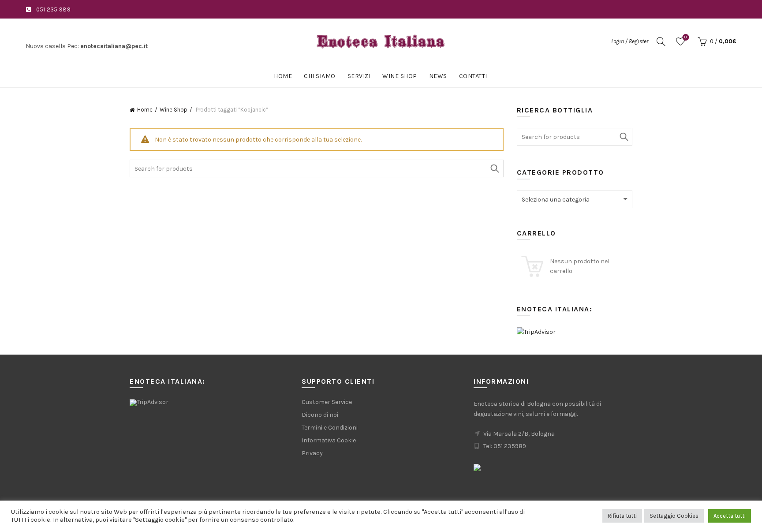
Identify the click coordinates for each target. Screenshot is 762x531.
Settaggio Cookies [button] (674, 515)
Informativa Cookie (329, 440)
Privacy (312, 453)
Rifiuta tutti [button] (622, 515)
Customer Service (327, 402)
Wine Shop (399, 76)
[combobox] (575, 199)
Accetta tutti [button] (729, 515)
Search (495, 168)
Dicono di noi (320, 415)
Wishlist (685, 37)
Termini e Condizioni (330, 427)
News (438, 76)
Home (283, 76)
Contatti (473, 76)
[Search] (661, 41)
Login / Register (629, 41)
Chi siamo (320, 76)
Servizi (359, 76)
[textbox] (575, 200)
